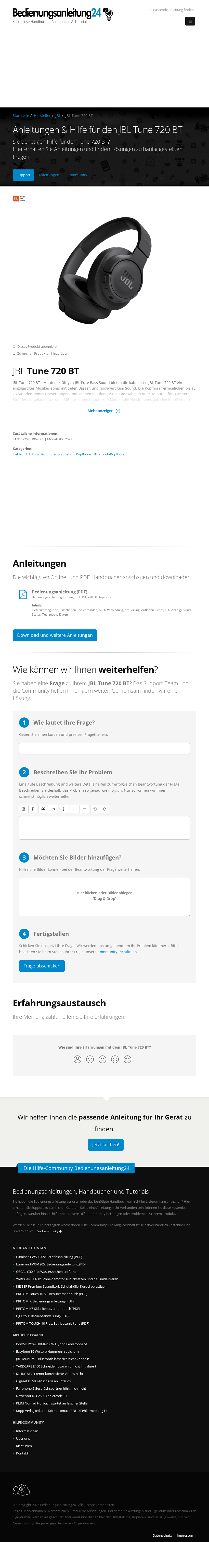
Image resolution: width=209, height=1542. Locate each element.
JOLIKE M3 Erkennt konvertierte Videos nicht (49, 1374)
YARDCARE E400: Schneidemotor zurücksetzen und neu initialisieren (67, 1279)
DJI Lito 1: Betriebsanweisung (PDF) (42, 1316)
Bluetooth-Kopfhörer (110, 454)
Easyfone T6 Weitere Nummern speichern (47, 1351)
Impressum (185, 1535)
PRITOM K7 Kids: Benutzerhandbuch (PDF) (48, 1309)
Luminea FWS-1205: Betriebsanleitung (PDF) (49, 1257)
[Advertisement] (104, 68)
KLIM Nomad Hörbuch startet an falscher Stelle (51, 1403)
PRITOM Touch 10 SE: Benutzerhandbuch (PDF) (51, 1294)
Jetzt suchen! (105, 1144)
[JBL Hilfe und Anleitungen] (104, 199)
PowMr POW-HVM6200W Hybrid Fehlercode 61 (51, 1344)
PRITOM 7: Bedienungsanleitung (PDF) (45, 1301)
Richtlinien (24, 1446)
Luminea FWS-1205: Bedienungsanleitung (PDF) (51, 1264)
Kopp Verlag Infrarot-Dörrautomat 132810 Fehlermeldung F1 (62, 1411)
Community (77, 174)
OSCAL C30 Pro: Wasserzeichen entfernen (47, 1272)
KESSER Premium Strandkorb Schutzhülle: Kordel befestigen (61, 1286)
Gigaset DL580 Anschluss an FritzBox (43, 1381)
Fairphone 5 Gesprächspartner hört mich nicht (51, 1388)
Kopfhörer (84, 454)
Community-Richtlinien (117, 951)
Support (23, 174)
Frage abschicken (41, 966)
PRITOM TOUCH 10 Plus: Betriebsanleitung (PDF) (52, 1323)
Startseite (21, 115)
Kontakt (22, 1453)
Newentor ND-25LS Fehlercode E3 (41, 1396)
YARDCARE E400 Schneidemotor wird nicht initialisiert (56, 1366)
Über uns (23, 1438)
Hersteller (42, 115)
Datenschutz (162, 1535)
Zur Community (47, 1231)
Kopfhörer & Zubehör (57, 454)
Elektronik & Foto (26, 454)
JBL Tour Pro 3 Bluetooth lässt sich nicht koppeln (52, 1359)
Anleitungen (48, 174)
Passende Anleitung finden (173, 10)
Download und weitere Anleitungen (55, 635)
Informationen (27, 1431)
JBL (58, 115)
